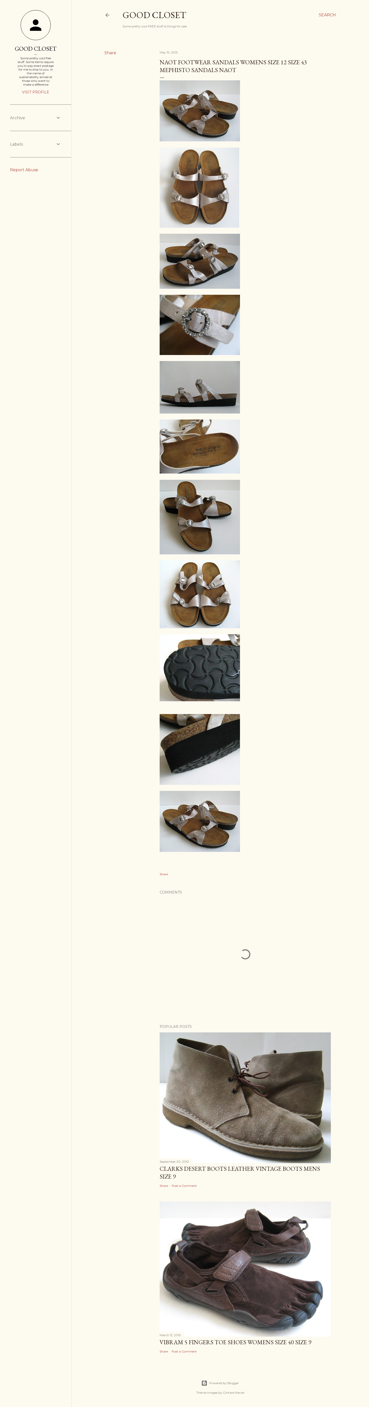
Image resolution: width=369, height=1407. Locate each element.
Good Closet (154, 15)
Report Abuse (24, 169)
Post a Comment (184, 1186)
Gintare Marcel (233, 1392)
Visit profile (35, 92)
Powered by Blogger (224, 1383)
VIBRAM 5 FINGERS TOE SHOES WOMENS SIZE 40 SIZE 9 (235, 1342)
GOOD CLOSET (35, 48)
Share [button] (110, 52)
